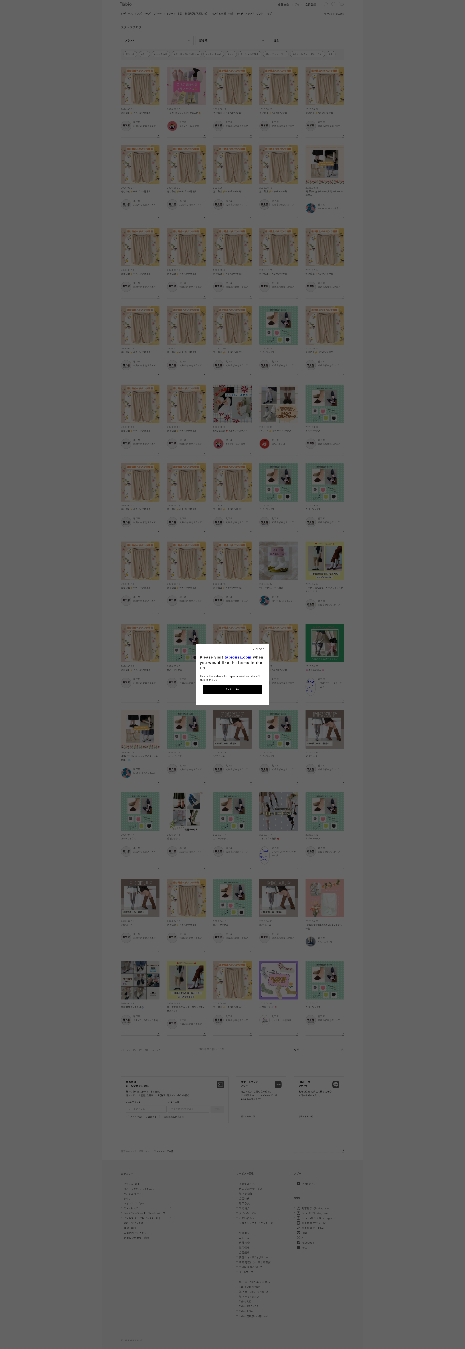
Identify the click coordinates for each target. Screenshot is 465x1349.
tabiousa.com (238, 657)
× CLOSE (258, 649)
